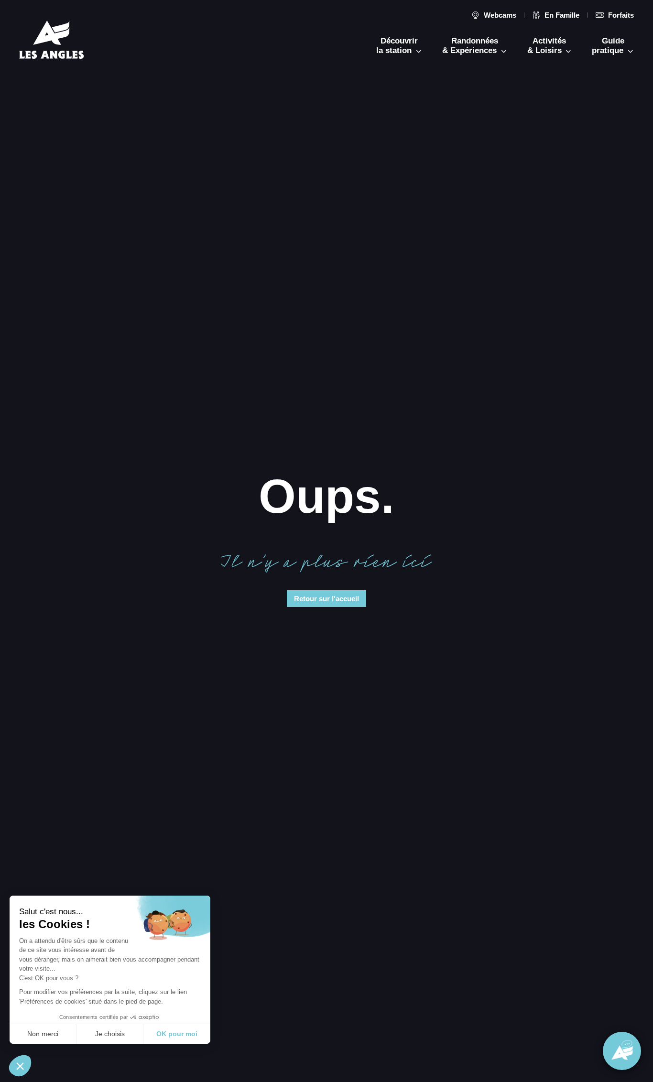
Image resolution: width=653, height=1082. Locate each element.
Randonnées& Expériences (470, 45)
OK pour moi (176, 1034)
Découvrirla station (397, 45)
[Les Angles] (51, 40)
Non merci (42, 1034)
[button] (20, 1065)
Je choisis (110, 1034)
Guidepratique (609, 45)
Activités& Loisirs (546, 45)
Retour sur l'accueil (326, 599)
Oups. (326, 495)
